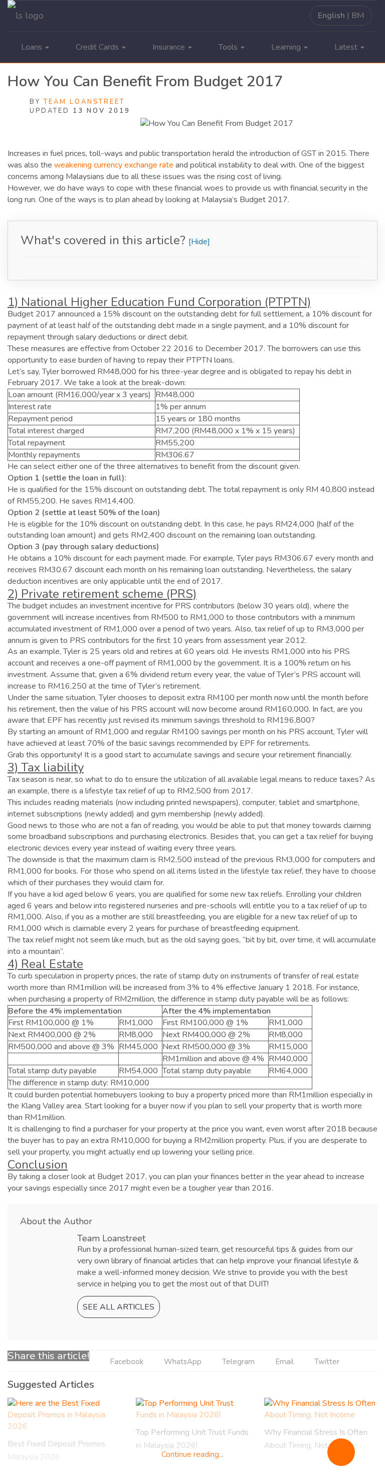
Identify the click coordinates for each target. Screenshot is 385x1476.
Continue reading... (192, 1454)
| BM (341, 15)
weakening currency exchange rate (113, 165)
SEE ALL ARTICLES (118, 1307)
